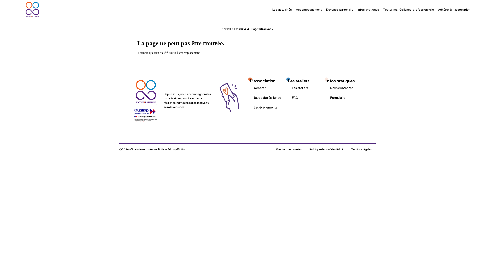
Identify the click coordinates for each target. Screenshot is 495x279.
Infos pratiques (368, 9)
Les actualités (282, 9)
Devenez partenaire (339, 9)
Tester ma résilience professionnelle (408, 9)
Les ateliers (300, 88)
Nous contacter (341, 88)
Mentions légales (361, 149)
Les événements (265, 107)
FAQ (295, 98)
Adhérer (260, 88)
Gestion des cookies (289, 149)
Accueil (226, 29)
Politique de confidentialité (326, 149)
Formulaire (338, 98)
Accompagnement (309, 9)
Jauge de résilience (267, 98)
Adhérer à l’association (454, 9)
